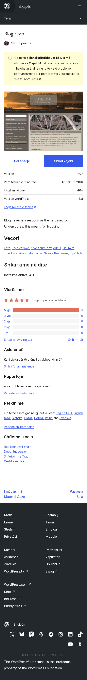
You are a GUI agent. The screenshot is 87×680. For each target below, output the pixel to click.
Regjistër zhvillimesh (17, 446)
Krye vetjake (20, 248)
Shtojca (51, 529)
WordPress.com (18, 584)
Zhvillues (10, 564)
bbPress (12, 599)
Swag (52, 571)
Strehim (9, 529)
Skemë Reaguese (56, 253)
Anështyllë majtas (30, 253)
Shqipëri (19, 624)
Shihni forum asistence (19, 366)
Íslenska (17, 418)
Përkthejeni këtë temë (19, 427)
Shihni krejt (75, 339)
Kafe (7, 248)
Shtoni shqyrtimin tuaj (18, 339)
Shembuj (52, 515)
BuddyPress (15, 606)
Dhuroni (53, 564)
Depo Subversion (16, 451)
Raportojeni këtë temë (19, 393)
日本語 (28, 418)
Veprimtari (53, 557)
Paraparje (22, 161)
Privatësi (10, 536)
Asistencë (11, 557)
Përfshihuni (54, 550)
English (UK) (64, 413)
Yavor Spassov (21, 43)
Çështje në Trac (14, 461)
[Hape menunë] (80, 6)
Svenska (65, 418)
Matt (9, 592)
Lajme (8, 522)
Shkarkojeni (63, 161)
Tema (8, 18)
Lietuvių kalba (43, 418)
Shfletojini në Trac (16, 456)
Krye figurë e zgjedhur (46, 248)
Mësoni (9, 550)
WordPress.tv (16, 571)
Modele (51, 536)
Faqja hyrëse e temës (18, 207)
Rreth (8, 515)
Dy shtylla (76, 253)
